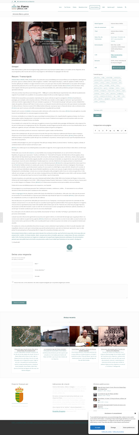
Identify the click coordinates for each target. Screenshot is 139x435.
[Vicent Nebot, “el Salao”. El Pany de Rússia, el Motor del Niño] (84, 336)
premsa (96, 96)
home (122, 88)
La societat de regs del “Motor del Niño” (55, 349)
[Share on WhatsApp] (103, 130)
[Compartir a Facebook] (95, 130)
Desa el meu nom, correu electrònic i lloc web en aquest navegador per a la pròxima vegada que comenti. (42, 282)
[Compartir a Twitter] (99, 130)
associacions (107, 80)
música (102, 93)
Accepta (97, 427)
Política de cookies (107, 431)
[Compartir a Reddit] (121, 130)
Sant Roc (100, 98)
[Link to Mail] (18, 1)
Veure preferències (129, 427)
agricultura (97, 77)
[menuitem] (60, 7)
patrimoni (113, 93)
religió (118, 96)
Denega (113, 427)
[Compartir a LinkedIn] (110, 130)
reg (114, 96)
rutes (123, 96)
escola (95, 85)
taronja (113, 98)
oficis (107, 93)
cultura (108, 82)
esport (101, 85)
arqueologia (109, 77)
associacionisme (98, 80)
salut (95, 98)
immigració (103, 90)
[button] (135, 413)
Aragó (103, 77)
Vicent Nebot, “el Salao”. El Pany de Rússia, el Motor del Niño (84, 349)
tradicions (119, 98)
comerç (102, 82)
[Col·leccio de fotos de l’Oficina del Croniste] (1, 217)
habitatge (111, 88)
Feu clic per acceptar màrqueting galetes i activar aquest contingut (49, 42)
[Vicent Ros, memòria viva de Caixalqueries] (137, 217)
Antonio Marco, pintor (21, 14)
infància (118, 90)
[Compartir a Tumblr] (114, 130)
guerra (105, 88)
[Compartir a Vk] (118, 130)
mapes (123, 90)
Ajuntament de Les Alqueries (26, 1)
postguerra (120, 93)
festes (117, 85)
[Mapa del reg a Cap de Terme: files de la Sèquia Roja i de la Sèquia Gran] (26, 336)
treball (96, 101)
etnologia (106, 85)
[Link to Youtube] (15, 1)
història (117, 88)
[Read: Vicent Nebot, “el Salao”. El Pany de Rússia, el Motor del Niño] (95, 399)
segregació (107, 98)
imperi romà (111, 90)
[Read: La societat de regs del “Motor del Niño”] (95, 394)
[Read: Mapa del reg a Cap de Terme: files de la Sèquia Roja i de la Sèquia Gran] (95, 388)
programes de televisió (106, 96)
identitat (96, 90)
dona (120, 82)
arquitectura (117, 77)
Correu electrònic (40, 270)
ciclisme (96, 82)
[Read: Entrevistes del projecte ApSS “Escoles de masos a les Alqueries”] (95, 406)
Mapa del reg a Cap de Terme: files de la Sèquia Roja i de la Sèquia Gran (26, 349)
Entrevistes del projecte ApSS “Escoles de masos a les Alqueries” (113, 349)
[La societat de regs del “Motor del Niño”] (55, 336)
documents (114, 82)
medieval (96, 93)
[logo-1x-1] (20, 7)
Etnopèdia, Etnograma (59, 411)
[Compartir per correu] (125, 130)
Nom (36, 263)
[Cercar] (125, 7)
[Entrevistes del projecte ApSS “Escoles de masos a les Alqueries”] (112, 336)
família (112, 85)
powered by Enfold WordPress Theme (84, 422)
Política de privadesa (118, 431)
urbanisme (102, 101)
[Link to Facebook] (12, 1)
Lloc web (37, 276)
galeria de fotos (98, 88)
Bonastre (114, 80)
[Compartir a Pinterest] (107, 130)
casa (120, 80)
